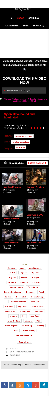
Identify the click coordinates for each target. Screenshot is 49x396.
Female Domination (12, 292)
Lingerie (13, 316)
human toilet (38, 306)
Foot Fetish (21, 297)
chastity (24, 282)
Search (37, 25)
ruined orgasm (11, 326)
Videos (20, 18)
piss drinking (14, 321)
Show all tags (25, 342)
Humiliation (10, 311)
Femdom (20, 147)
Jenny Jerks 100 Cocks (37, 215)
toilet (16, 330)
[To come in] (12, 4)
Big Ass (23, 273)
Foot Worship (37, 297)
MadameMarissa (21, 142)
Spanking (33, 18)
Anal (22, 268)
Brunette (12, 282)
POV (38, 321)
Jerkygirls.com (34, 218)
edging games (16, 287)
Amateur (12, 268)
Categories (11, 25)
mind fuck (34, 316)
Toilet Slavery (29, 330)
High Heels (23, 306)
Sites (25, 25)
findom (8, 297)
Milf (23, 316)
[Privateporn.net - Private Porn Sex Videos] (4, 4)
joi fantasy (25, 311)
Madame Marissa (23, 136)
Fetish (41, 292)
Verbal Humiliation (24, 335)
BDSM (12, 273)
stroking (40, 326)
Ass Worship (35, 268)
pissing (28, 321)
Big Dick (35, 273)
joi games (39, 311)
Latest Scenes (36, 163)
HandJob (35, 302)
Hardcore (9, 306)
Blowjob (35, 278)
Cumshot (37, 282)
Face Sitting (33, 287)
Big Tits (12, 278)
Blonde (24, 278)
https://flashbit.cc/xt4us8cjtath (19, 90)
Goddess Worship (18, 302)
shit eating (27, 326)
